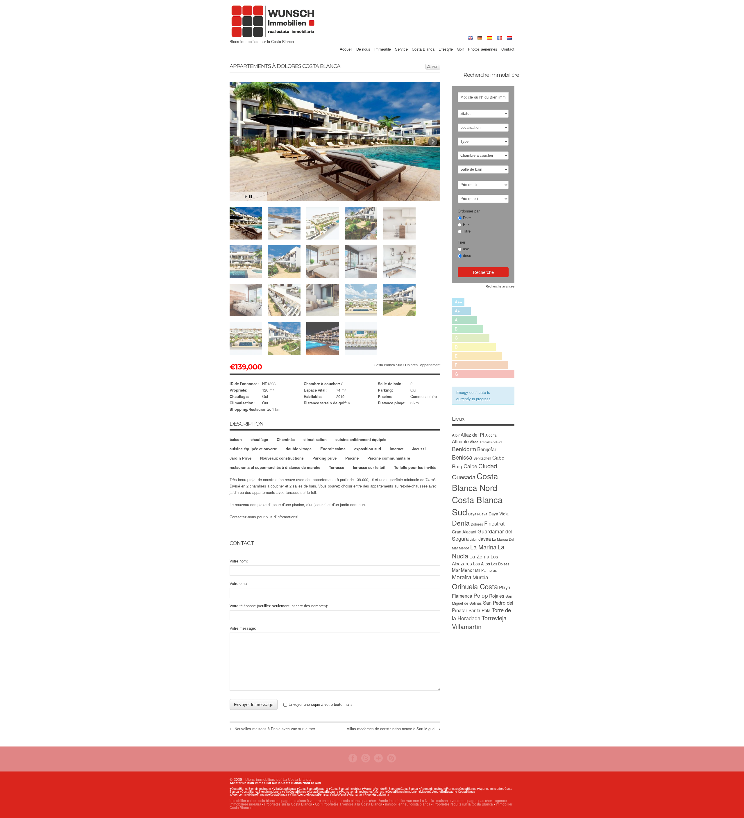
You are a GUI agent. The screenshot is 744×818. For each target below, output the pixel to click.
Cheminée (286, 439)
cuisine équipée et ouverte (253, 448)
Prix (466, 224)
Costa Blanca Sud (388, 365)
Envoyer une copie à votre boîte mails (321, 704)
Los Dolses (500, 564)
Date (467, 218)
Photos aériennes (482, 42)
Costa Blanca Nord (475, 481)
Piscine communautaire (388, 458)
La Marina (483, 546)
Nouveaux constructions (282, 458)
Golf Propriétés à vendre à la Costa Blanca (348, 803)
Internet (396, 448)
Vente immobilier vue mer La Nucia (406, 800)
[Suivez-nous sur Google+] (378, 761)
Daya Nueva (477, 514)
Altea (474, 441)
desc (467, 255)
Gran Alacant (464, 531)
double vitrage (299, 448)
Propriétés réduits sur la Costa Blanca (463, 803)
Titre (467, 231)
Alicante (460, 441)
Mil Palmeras (486, 570)
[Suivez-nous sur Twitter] (365, 761)
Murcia (480, 577)
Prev (237, 141)
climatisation (315, 439)
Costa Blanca (423, 42)
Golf (460, 42)
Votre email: (240, 583)
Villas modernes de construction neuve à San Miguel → (393, 728)
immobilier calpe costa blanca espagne (260, 800)
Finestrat (494, 523)
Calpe (470, 466)
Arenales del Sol (491, 442)
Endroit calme (333, 448)
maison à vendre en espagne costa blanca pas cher (335, 800)
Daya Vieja (499, 513)
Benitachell (482, 458)
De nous (363, 42)
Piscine (352, 458)
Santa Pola (479, 610)
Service (401, 42)
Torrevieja (494, 618)
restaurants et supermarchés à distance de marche (275, 467)
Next (432, 141)
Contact (507, 42)
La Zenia (479, 556)
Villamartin (467, 626)
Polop (480, 595)
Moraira (461, 577)
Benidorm (464, 449)
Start (246, 196)
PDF (435, 67)
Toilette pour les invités (415, 467)
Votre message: (243, 628)
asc (466, 249)
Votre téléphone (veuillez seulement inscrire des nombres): (279, 606)
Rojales (496, 595)
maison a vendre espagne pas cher (464, 800)
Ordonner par (469, 211)
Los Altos (481, 564)
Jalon (473, 539)
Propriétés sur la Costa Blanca (288, 803)
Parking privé (324, 458)
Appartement (430, 365)
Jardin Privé (240, 458)
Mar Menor (463, 570)
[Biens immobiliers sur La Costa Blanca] (273, 36)
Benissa (462, 457)
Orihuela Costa (475, 586)
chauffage (259, 439)
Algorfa (491, 435)
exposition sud (367, 448)
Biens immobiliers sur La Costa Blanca (278, 779)
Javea (484, 538)
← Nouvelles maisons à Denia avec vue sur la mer (272, 728)
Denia (461, 523)
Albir (455, 435)
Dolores (411, 365)
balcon (236, 439)
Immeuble (382, 42)
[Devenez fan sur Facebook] (352, 761)
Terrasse (336, 467)
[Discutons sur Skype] (391, 761)
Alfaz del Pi (472, 434)
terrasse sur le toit (369, 467)
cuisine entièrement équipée (360, 439)
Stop (250, 196)
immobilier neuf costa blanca (407, 803)
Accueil (346, 42)
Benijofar (486, 449)
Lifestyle (446, 42)
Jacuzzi (419, 448)
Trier (461, 242)
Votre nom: (239, 561)
